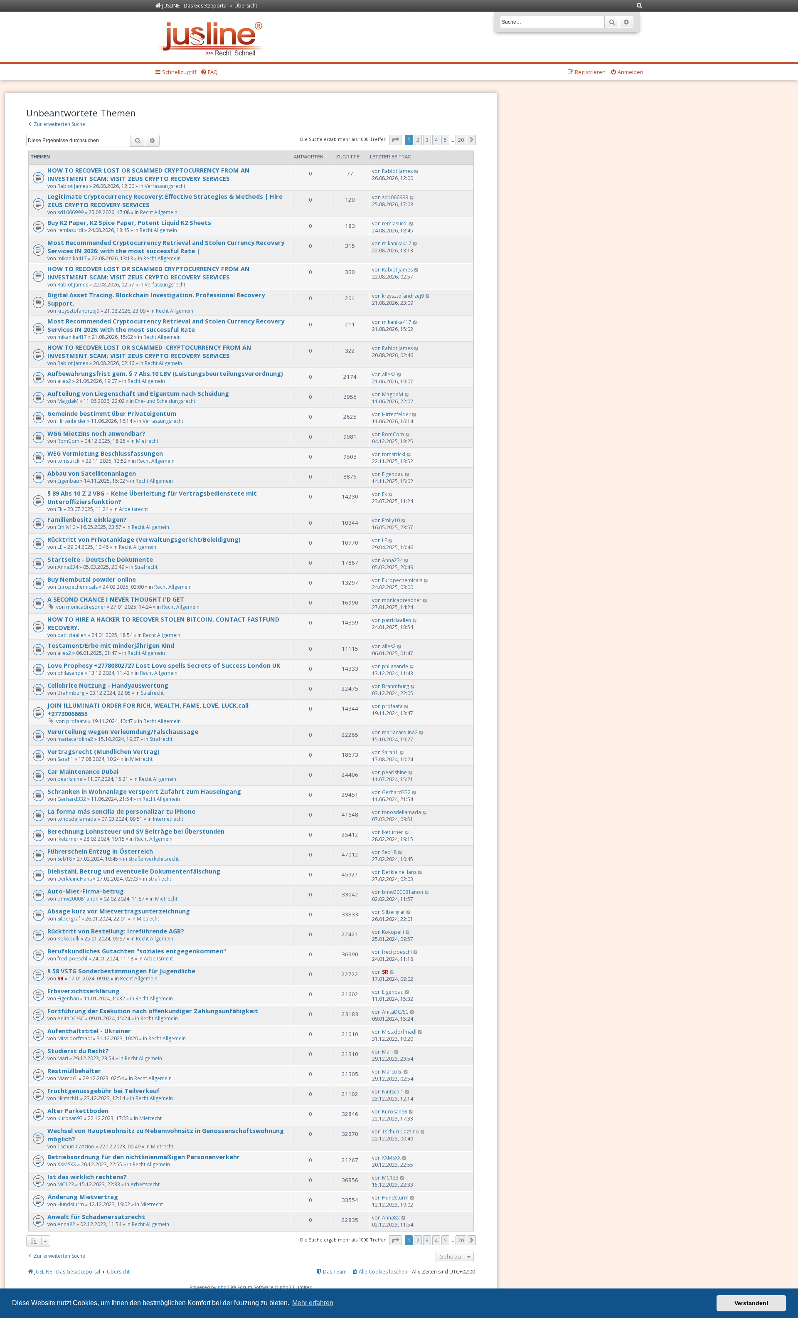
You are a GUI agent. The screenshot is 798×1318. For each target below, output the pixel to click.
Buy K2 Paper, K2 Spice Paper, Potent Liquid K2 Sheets (129, 222)
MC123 (65, 1184)
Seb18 (64, 858)
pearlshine (69, 778)
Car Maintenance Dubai (82, 771)
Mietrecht (147, 440)
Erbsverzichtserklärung (83, 991)
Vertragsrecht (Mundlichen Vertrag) (103, 751)
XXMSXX (66, 1164)
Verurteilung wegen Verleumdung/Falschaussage (122, 731)
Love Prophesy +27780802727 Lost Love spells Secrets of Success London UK (163, 665)
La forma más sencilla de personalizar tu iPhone (121, 811)
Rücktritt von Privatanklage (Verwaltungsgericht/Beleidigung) (144, 539)
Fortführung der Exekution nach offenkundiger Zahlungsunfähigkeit (152, 1011)
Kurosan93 (70, 1118)
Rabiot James (72, 186)
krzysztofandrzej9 (78, 310)
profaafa (76, 721)
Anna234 (67, 566)
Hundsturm (70, 1204)
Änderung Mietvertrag (82, 1196)
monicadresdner (86, 606)
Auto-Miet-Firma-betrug (85, 891)
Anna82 (66, 1224)
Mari (62, 1058)
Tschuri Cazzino (75, 1146)
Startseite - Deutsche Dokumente (100, 559)
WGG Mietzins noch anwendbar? (96, 433)
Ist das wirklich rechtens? (87, 1176)
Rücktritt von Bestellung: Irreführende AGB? (115, 931)
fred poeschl (72, 958)
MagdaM (68, 401)
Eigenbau (68, 480)
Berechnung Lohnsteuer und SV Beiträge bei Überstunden (135, 831)
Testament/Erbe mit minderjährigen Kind (110, 645)
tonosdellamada (76, 818)
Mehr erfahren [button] (312, 1302)
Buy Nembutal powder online (91, 579)
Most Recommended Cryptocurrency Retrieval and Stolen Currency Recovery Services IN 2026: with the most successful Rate (165, 325)
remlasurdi (70, 230)
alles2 (64, 381)
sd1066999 (70, 212)
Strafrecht (146, 566)
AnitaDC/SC (70, 1018)
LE (59, 546)
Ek (59, 509)
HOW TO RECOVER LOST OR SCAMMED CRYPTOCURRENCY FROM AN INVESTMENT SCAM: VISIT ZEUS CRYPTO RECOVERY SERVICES (148, 174)
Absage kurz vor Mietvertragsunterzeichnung (118, 911)
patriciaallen (71, 635)
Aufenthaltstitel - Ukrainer (89, 1031)
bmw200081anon (78, 898)
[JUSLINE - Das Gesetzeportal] (213, 37)
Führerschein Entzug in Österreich (100, 851)
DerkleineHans (74, 878)
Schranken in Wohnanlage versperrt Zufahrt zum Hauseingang (144, 791)
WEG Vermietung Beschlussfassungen (105, 453)
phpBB (225, 1287)
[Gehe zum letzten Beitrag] (416, 171)
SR (60, 978)
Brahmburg (70, 692)
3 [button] (427, 139)
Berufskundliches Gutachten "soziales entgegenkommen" (136, 951)
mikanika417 (72, 258)
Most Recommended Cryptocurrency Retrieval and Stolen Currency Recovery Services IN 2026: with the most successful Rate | (165, 246)
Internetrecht (168, 818)
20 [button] (461, 139)
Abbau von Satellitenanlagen (91, 473)
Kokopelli (68, 938)
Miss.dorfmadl (74, 1038)
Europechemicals (77, 586)
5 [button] (445, 139)
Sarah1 (65, 759)
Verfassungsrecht (165, 186)
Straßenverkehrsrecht (153, 858)
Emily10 (66, 527)
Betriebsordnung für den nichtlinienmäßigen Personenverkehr (143, 1157)
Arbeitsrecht (133, 509)
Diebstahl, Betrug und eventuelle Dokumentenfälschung (133, 871)
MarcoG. (67, 1078)
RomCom (68, 440)
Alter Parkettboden (77, 1110)
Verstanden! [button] (751, 1303)
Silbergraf (68, 918)
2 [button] (417, 139)
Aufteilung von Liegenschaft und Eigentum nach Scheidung (138, 393)
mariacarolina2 (75, 739)
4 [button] (436, 139)
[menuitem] (639, 6)
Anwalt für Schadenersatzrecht (96, 1216)
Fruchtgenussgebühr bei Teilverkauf (103, 1090)
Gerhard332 (71, 798)
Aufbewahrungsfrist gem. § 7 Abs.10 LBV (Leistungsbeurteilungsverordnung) (165, 373)
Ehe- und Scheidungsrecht (165, 401)
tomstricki (69, 460)
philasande (70, 672)
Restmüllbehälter (74, 1070)
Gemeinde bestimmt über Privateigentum (111, 413)
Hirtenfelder (71, 421)
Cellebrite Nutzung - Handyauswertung (107, 685)
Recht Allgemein (158, 212)
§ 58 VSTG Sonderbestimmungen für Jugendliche (121, 971)
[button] (395, 140)
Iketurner (68, 838)
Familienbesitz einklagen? (87, 519)
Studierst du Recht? (78, 1051)
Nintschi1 (68, 1098)
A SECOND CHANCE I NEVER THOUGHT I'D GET (115, 599)
